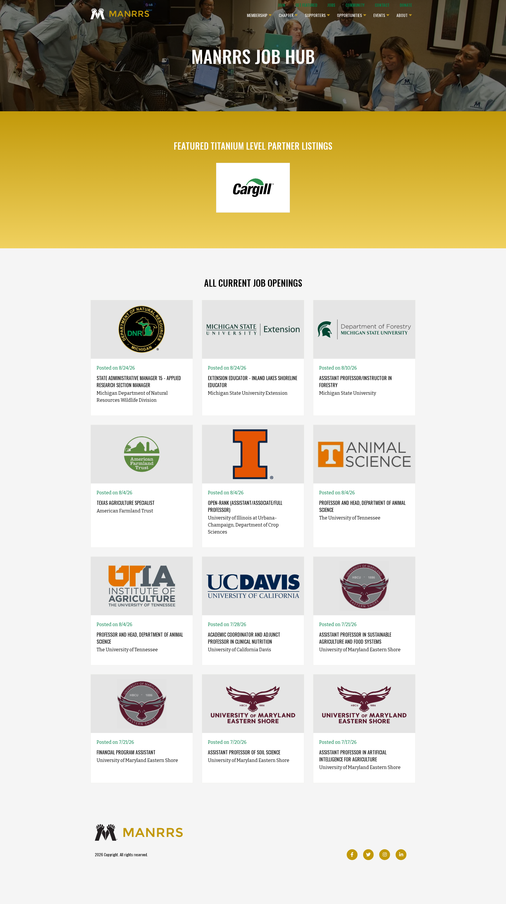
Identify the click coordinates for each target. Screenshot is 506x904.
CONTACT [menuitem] (382, 5)
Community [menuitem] (355, 5)
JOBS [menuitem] (331, 5)
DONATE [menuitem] (406, 5)
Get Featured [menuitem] (306, 5)
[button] (259, 14)
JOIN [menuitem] (281, 5)
